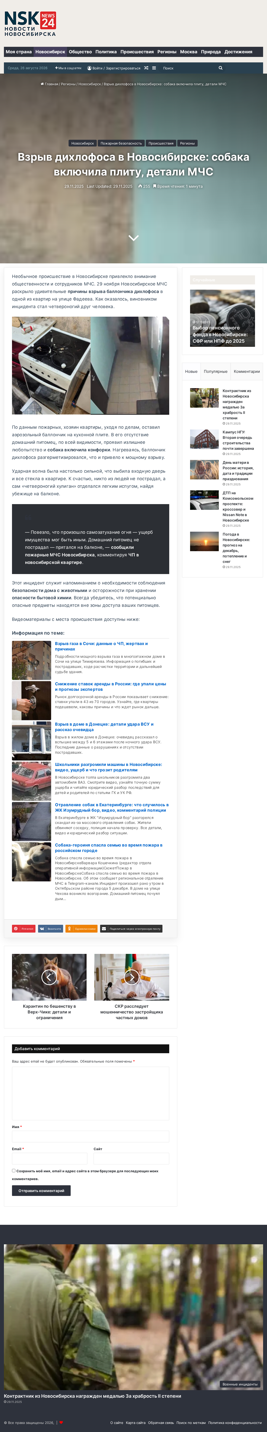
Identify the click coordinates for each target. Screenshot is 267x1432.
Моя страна (19, 51)
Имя (17, 1127)
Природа (211, 51)
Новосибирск (50, 51)
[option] (222, 318)
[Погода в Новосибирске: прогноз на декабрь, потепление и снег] (204, 541)
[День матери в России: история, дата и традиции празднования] (204, 469)
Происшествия (137, 51)
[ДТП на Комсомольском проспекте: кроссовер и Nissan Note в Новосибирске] (204, 500)
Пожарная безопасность (121, 143)
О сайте (116, 1423)
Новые (191, 371)
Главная (51, 84)
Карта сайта (135, 1423)
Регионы (167, 51)
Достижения (238, 51)
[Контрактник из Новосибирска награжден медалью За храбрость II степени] (204, 398)
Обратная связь (161, 1423)
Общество (80, 51)
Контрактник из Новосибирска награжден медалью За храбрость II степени (92, 1396)
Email (18, 1149)
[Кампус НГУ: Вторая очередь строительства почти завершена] (204, 439)
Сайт (98, 1149)
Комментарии (247, 371)
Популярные (216, 371)
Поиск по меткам (191, 1423)
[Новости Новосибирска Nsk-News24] (30, 23)
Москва (188, 51)
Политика (106, 51)
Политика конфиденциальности (235, 1423)
